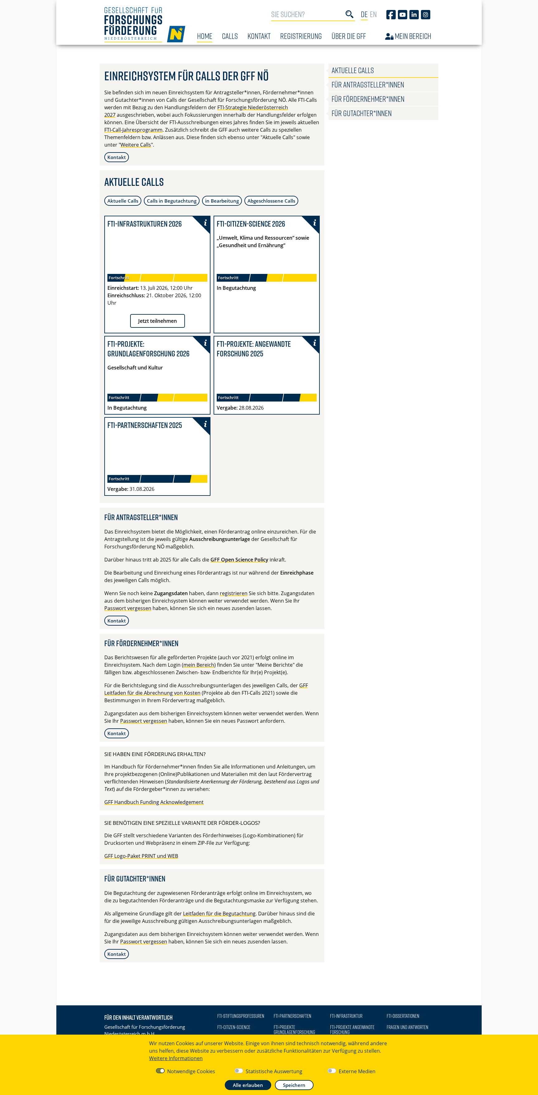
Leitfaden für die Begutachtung (219, 913)
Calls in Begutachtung (171, 201)
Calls (230, 36)
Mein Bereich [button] (412, 36)
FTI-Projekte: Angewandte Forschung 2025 (254, 348)
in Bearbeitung (222, 201)
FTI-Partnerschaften (292, 1016)
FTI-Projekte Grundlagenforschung (294, 1029)
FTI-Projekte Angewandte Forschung (352, 1029)
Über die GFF (349, 36)
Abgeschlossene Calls (271, 201)
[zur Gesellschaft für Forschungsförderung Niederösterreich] (144, 24)
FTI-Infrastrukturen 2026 (144, 223)
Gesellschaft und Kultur (135, 367)
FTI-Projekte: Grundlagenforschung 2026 (148, 348)
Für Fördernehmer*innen (368, 99)
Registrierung (301, 36)
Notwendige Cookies (191, 1071)
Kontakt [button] (116, 157)
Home (204, 36)
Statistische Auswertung (274, 1071)
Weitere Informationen (176, 1058)
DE (364, 14)
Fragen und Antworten (407, 1027)
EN (373, 14)
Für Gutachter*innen (362, 113)
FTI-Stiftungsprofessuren (240, 1016)
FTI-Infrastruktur (346, 1016)
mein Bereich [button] (198, 664)
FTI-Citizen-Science (233, 1027)
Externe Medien (357, 1071)
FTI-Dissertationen (403, 1016)
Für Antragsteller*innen (368, 84)
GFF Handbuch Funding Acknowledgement (154, 802)
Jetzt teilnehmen (157, 320)
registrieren (234, 593)
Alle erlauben (248, 1085)
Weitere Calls (135, 144)
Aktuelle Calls (122, 201)
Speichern (294, 1085)
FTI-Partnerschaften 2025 (144, 425)
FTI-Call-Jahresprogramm (133, 129)
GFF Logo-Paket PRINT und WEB (141, 856)
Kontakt (259, 36)
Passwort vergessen (127, 608)
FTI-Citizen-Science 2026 (251, 223)
